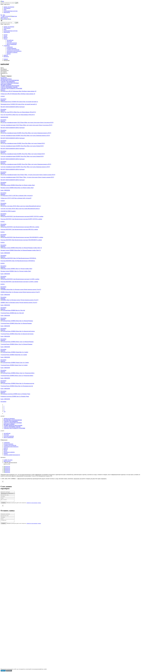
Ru (1, 15)
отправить (3, 502)
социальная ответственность (14, 51)
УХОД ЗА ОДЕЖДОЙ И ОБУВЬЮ (10, 83)
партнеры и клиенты (12, 52)
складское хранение (12, 42)
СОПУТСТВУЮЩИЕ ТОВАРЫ (9, 87)
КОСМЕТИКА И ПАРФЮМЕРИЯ (10, 80)
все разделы (4, 77)
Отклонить (8, 670)
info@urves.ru (7, 461)
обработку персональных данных (34, 502)
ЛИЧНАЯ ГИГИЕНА (6, 79)
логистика (9, 41)
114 (4, 411)
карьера (9, 53)
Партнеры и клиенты (9, 452)
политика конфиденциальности (12, 454)
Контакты (6, 56)
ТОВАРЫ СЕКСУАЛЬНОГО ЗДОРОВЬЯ (11, 88)
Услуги (5, 38)
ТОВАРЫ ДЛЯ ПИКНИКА (8, 81)
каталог (6, 34)
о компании (7, 45)
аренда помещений (11, 44)
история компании (11, 48)
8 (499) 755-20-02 (8, 460)
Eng (4, 15)
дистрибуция (10, 40)
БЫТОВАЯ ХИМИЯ (6, 84)
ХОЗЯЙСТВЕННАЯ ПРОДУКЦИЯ (10, 85)
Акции (5, 36)
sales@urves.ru (4, 17)
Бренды (6, 37)
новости (6, 55)
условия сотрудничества (13, 49)
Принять (3, 670)
